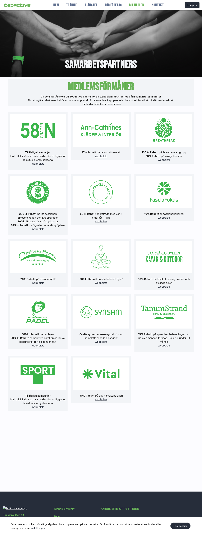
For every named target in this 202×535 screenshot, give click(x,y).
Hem (57, 516)
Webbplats (38, 163)
